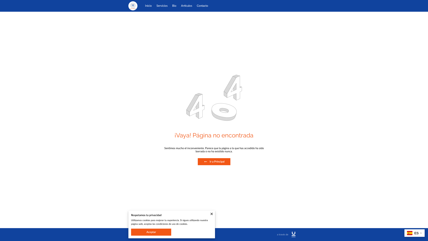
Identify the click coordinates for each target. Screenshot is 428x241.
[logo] (293, 234)
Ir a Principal (217, 161)
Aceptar (151, 232)
